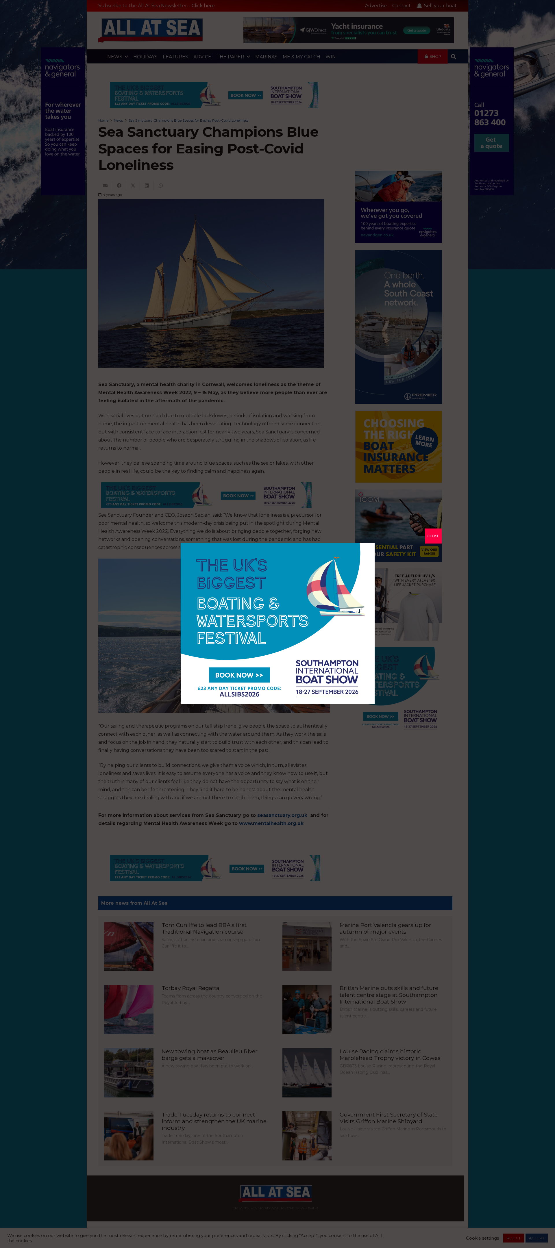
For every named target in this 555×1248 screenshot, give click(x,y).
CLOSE (433, 536)
